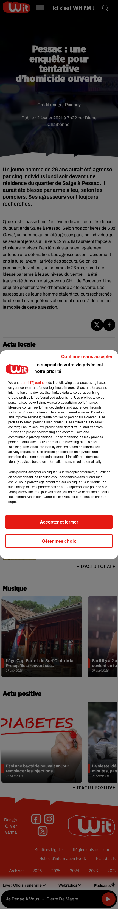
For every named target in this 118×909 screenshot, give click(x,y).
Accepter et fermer (59, 522)
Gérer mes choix (59, 541)
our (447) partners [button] (34, 382)
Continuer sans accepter (87, 356)
